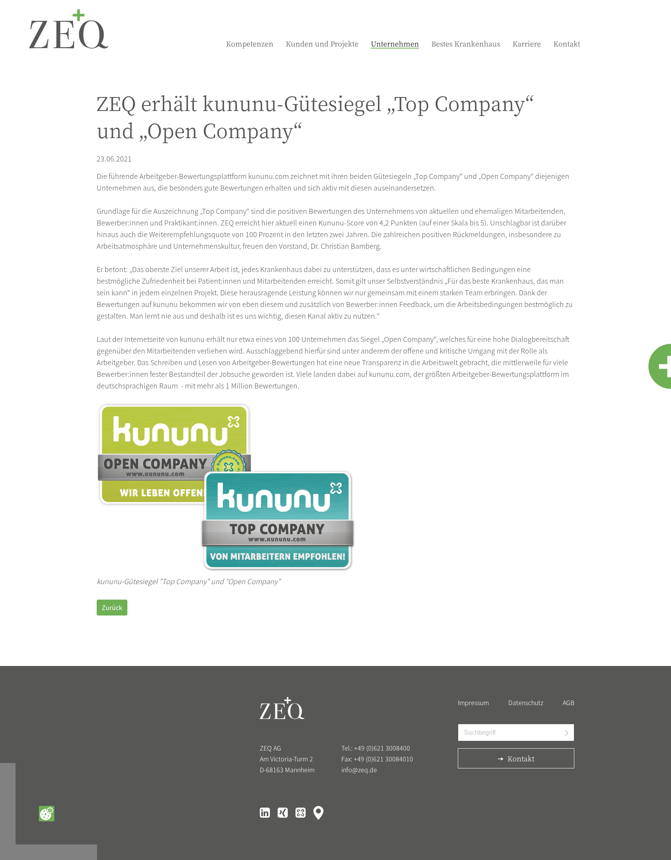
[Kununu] (301, 812)
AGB (568, 702)
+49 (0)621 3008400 (382, 747)
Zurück (112, 607)
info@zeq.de (359, 769)
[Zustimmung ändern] (46, 814)
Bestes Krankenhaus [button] (465, 44)
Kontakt (566, 44)
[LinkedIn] (265, 812)
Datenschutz (525, 702)
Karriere (527, 44)
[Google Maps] (318, 812)
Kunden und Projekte (322, 44)
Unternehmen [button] (395, 44)
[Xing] (283, 812)
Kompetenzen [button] (249, 44)
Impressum (473, 702)
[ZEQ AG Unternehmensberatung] (68, 29)
